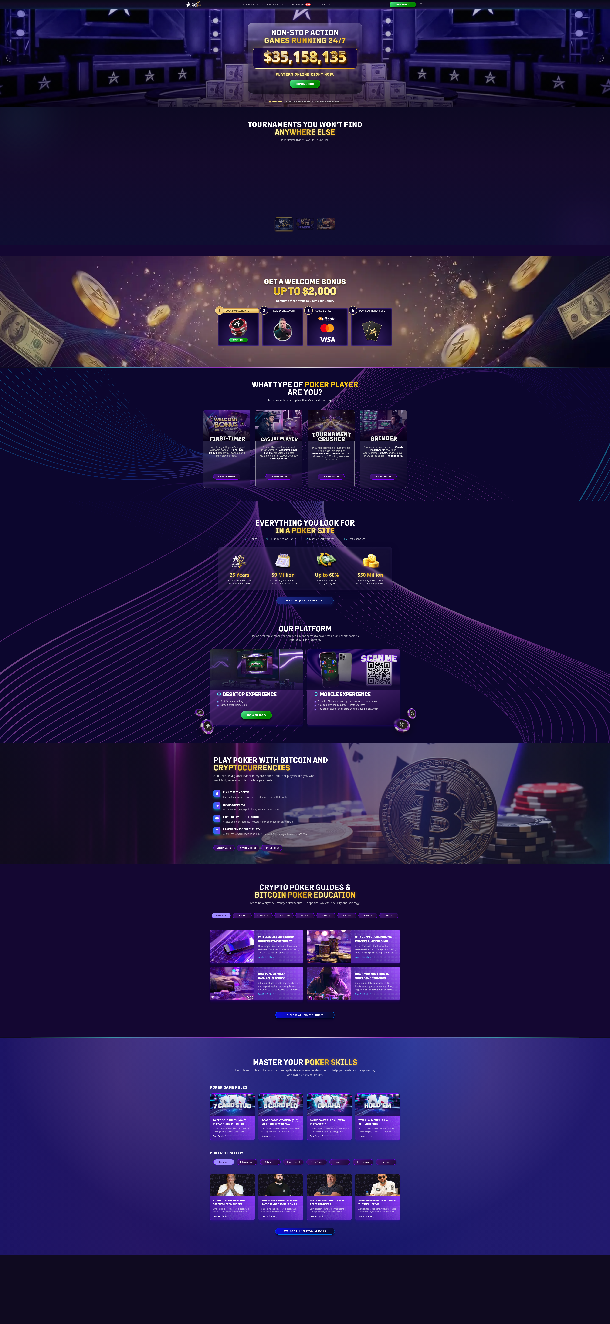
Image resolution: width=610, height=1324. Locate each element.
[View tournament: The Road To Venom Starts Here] (305, 224)
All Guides (221, 915)
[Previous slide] (9, 58)
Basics (242, 915)
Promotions (249, 4)
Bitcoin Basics (224, 847)
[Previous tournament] (213, 191)
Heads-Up (340, 1161)
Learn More (376, 208)
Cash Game (317, 1161)
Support (323, 4)
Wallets (305, 915)
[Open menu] (421, 4)
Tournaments (273, 4)
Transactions (284, 915)
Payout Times (272, 847)
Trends (389, 915)
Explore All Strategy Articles (305, 1231)
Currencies (263, 915)
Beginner (223, 1161)
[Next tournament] (396, 191)
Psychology (363, 1161)
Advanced (270, 1161)
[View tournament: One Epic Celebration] (284, 224)
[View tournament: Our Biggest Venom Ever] (326, 224)
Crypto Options (248, 847)
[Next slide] (600, 58)
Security (326, 915)
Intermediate (247, 1161)
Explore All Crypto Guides (305, 1014)
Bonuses (347, 915)
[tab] (275, 101)
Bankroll (368, 915)
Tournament (293, 1161)
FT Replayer (301, 4)
